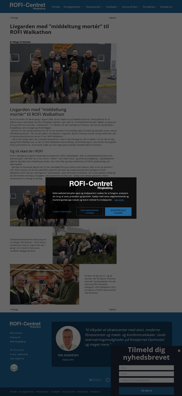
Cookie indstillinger (62, 211)
